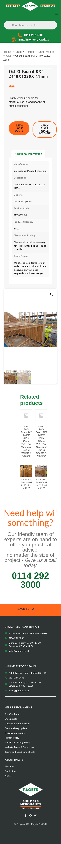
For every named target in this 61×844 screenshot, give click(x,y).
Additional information (28, 153)
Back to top (26, 609)
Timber (30, 51)
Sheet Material (46, 51)
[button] (56, 14)
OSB (9, 55)
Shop (18, 51)
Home (7, 51)
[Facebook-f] (25, 815)
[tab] (28, 154)
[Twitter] (35, 815)
